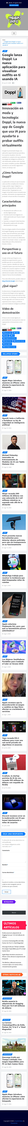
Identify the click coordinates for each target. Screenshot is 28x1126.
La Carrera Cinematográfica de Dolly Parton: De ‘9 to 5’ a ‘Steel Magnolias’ (14, 1026)
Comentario (6, 850)
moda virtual (8, 341)
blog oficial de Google (8, 281)
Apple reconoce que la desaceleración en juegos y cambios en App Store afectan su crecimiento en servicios (13, 706)
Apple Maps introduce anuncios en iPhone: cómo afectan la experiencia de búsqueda (13, 383)
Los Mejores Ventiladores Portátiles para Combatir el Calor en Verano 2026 (13, 661)
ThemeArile (14, 1123)
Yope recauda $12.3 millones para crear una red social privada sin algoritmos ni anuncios (12, 741)
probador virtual (19, 341)
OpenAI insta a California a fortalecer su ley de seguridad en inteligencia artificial (13, 421)
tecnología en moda (10, 347)
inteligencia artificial (10, 338)
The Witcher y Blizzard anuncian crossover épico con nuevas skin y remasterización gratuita (12, 965)
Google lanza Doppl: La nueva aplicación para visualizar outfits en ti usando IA (12, 43)
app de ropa (8, 332)
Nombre (5, 865)
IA (12, 335)
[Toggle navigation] (14, 33)
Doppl (16, 332)
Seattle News (19, 1121)
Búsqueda (8, 902)
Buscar (14, 912)
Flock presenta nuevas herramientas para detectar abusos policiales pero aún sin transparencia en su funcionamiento (14, 540)
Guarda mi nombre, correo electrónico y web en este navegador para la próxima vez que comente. (13, 884)
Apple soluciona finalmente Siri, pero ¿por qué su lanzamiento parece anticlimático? (14, 627)
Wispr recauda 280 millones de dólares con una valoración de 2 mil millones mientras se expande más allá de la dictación (12, 499)
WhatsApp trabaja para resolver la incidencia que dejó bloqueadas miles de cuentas (13, 579)
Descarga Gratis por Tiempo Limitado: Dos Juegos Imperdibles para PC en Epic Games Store (14, 949)
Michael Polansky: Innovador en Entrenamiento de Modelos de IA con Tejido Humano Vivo (13, 459)
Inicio (3, 40)
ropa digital (8, 344)
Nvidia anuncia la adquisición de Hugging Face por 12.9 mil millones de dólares (13, 935)
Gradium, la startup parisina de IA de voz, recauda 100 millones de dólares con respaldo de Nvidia (13, 780)
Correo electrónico (8, 872)
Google (6, 335)
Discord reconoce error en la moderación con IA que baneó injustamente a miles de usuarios (13, 819)
